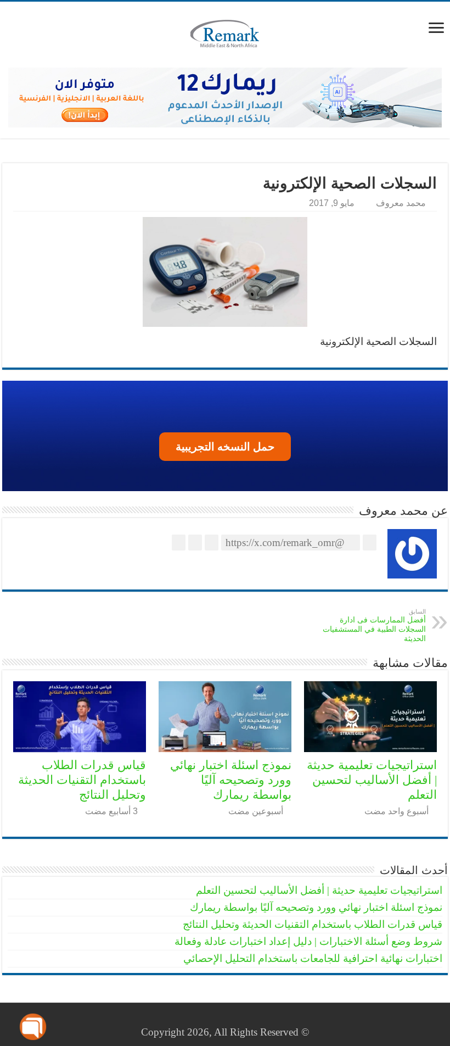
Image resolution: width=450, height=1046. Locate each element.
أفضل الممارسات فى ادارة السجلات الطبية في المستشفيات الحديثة (374, 625)
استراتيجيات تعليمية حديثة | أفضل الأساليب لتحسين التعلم (372, 780)
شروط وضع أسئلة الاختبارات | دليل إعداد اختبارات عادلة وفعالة (308, 941)
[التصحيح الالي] (225, 97)
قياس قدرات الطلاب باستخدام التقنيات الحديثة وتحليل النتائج (82, 780)
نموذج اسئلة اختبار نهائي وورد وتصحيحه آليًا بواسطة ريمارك (230, 780)
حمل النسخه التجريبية (225, 447)
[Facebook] (249, 1019)
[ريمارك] (225, 35)
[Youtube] (217, 1019)
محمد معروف (401, 203)
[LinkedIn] (228, 1019)
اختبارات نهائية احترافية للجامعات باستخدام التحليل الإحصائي (312, 958)
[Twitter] (238, 1019)
